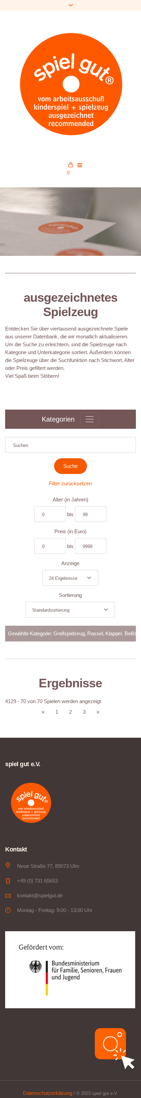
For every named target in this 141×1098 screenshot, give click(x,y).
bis (70, 514)
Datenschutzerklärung (47, 1093)
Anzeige (70, 563)
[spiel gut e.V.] (70, 83)
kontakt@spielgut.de (40, 895)
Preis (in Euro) (70, 531)
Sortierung (70, 595)
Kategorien (58, 419)
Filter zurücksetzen (70, 483)
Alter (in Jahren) (70, 499)
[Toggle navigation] (89, 419)
